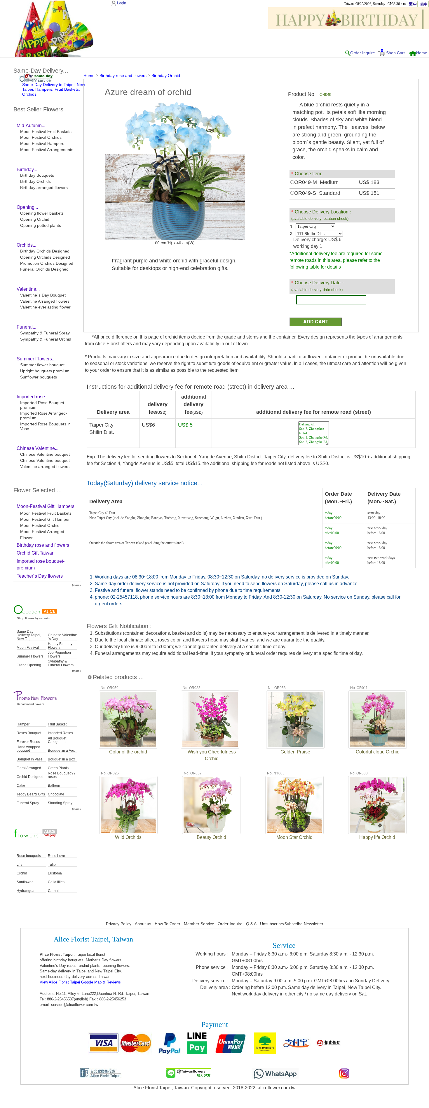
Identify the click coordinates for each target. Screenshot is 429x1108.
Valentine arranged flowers (44, 466)
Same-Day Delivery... (40, 70)
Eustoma (55, 873)
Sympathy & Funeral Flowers (61, 663)
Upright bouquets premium (44, 371)
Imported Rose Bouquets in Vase (45, 426)
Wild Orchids (128, 837)
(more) (76, 585)
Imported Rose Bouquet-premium (43, 405)
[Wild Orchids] (128, 804)
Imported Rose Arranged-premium (43, 415)
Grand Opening (29, 665)
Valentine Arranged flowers (44, 301)
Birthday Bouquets (37, 175)
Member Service (199, 923)
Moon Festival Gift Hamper (45, 519)
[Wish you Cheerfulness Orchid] (210, 719)
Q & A (251, 923)
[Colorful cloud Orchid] (377, 719)
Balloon (54, 786)
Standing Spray (60, 803)
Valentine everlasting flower (45, 307)
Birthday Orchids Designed (44, 251)
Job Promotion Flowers (59, 654)
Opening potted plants (40, 225)
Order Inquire (362, 52)
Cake (21, 786)
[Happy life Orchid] (377, 804)
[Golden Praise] (295, 719)
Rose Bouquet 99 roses (62, 775)
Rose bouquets (29, 856)
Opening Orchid (34, 219)
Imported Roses (60, 733)
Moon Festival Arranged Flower (42, 534)
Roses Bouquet (29, 733)
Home (421, 52)
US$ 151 (369, 193)
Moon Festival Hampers (42, 143)
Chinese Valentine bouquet (45, 454)
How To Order (167, 923)
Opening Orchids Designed (45, 257)
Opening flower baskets (42, 213)
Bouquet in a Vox (61, 751)
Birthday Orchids (35, 181)
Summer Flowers (30, 656)
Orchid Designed (30, 777)
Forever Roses (28, 742)
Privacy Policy (118, 923)
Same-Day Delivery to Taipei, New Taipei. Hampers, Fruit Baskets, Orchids (53, 89)
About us (143, 923)
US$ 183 (369, 182)
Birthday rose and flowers (123, 75)
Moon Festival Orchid (40, 525)
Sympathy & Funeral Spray (45, 333)
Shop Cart (395, 52)
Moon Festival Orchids (41, 137)
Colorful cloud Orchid (378, 751)
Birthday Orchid (165, 75)
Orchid (22, 873)
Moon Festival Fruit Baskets (46, 131)
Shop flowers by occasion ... (36, 618)
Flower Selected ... (37, 490)
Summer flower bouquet (42, 364)
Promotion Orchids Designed (46, 263)
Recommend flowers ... (32, 704)
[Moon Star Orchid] (294, 804)
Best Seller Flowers (38, 109)
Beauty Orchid (211, 837)
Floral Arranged (29, 768)
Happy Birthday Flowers (60, 645)
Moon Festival (28, 648)
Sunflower (25, 882)
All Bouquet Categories (57, 740)
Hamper (23, 724)
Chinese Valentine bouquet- (45, 460)
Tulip (52, 865)
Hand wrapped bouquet (28, 749)
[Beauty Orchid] (211, 804)
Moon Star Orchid (294, 837)
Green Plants (58, 768)
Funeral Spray (28, 803)
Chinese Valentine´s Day (62, 637)
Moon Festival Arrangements (46, 149)
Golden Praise (295, 751)
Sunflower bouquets (38, 377)
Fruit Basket (57, 724)
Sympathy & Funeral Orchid (45, 339)
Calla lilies (56, 882)
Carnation (56, 891)
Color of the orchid (128, 751)
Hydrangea (25, 891)
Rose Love (56, 856)
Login (121, 3)
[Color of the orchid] (128, 719)
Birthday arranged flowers (44, 187)
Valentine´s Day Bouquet (43, 295)
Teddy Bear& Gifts (31, 794)
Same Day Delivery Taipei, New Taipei (29, 635)
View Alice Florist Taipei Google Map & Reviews (80, 982)
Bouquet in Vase (30, 759)
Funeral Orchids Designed (44, 269)
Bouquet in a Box (61, 759)
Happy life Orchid (377, 837)
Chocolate (56, 794)
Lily (19, 865)
